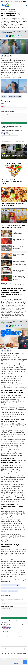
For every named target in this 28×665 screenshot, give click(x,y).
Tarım (19, 644)
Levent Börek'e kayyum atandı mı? (18, 255)
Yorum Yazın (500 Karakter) (7, 111)
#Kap (3, 585)
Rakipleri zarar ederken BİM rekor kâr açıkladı (19, 232)
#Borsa (9, 585)
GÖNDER (14, 123)
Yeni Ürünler (11, 9)
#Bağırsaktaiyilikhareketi (15, 96)
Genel (10, 283)
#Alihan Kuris (21, 588)
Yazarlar (16, 1)
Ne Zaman (3, 653)
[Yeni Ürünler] (14, 216)
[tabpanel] (14, 151)
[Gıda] (14, 170)
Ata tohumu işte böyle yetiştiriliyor (18, 240)
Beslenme (14, 644)
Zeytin (8, 653)
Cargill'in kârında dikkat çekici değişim (19, 247)
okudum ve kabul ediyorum (12, 127)
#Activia (4, 96)
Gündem (24, 644)
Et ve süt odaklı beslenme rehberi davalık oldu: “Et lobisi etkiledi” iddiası (12, 182)
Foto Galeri (7, 644)
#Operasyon (16, 585)
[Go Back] (25, 662)
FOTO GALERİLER (19, 649)
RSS (5, 659)
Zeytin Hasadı (23, 653)
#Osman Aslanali (13, 591)
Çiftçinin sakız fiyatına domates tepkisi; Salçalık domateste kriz (19, 278)
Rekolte (13, 653)
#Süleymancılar (5, 588)
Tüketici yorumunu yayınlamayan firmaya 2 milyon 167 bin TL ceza (19, 270)
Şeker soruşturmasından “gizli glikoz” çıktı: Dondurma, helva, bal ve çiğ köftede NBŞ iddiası (19, 263)
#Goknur (4, 591)
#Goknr (14, 588)
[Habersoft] (17, 663)
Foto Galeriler (10, 1)
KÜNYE (6, 649)
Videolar (4, 1)
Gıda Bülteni (5, 9)
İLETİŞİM (12, 649)
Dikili (17, 653)
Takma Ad (3, 103)
